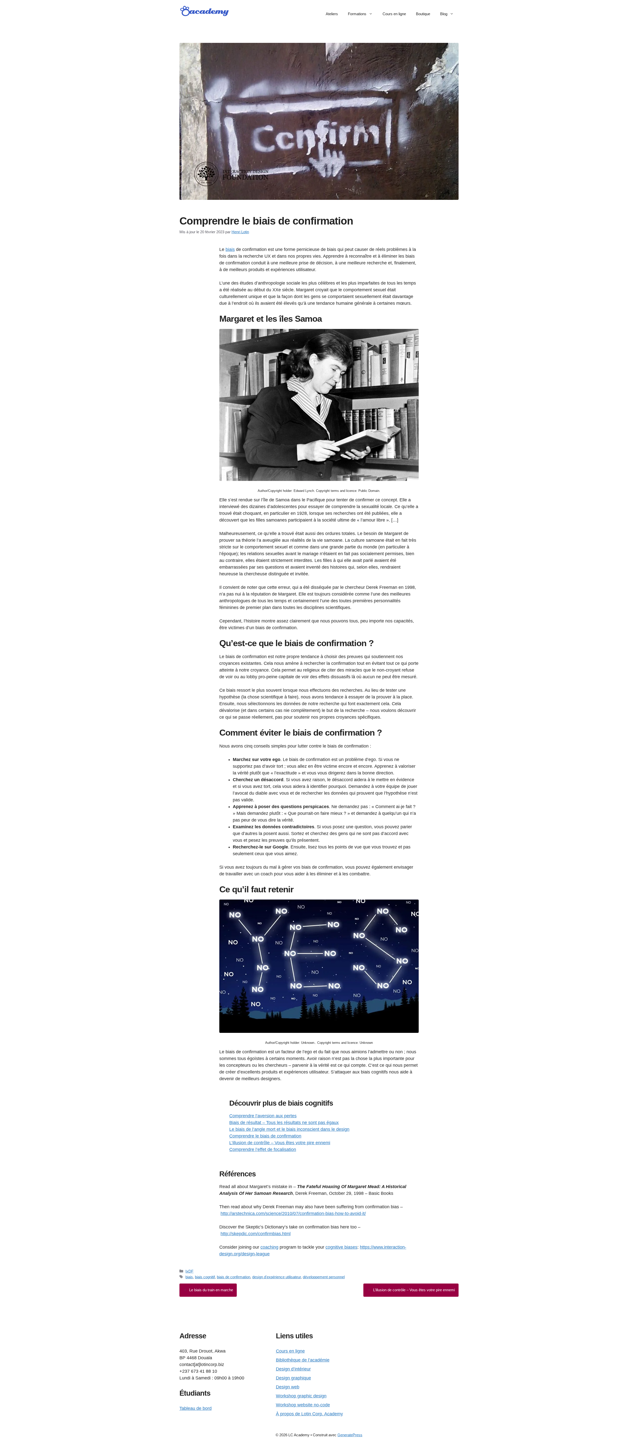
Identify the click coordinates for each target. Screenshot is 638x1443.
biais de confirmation (233, 1277)
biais (230, 249)
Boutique (423, 14)
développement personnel (324, 1277)
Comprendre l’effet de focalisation (262, 1149)
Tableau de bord (195, 1408)
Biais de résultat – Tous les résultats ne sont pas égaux (284, 1122)
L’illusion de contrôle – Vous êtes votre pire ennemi (279, 1142)
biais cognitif (205, 1277)
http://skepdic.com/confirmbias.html (256, 1233)
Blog (443, 14)
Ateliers (332, 14)
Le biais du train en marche (211, 1290)
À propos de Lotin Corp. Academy (309, 1413)
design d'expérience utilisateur (276, 1277)
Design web (287, 1386)
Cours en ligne (394, 14)
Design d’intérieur (293, 1369)
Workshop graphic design (301, 1395)
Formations (357, 14)
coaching (269, 1247)
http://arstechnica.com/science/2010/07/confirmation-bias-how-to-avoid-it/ (293, 1213)
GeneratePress (349, 1435)
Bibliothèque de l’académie (302, 1360)
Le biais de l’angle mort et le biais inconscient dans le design (289, 1129)
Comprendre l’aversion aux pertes (263, 1115)
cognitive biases (341, 1247)
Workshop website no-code (303, 1404)
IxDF (189, 1271)
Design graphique (293, 1377)
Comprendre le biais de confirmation (265, 1136)
